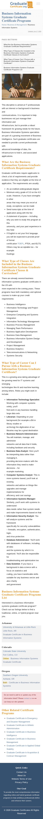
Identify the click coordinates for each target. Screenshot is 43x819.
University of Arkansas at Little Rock (19, 627)
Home (4, 25)
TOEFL (21, 244)
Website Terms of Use (21, 779)
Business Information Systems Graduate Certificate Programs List (19, 69)
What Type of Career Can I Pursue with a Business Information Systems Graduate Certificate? (19, 61)
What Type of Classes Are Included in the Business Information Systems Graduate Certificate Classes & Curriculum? (19, 53)
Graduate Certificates (20, 810)
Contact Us (21, 772)
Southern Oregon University (15, 675)
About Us (21, 775)
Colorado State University (14, 651)
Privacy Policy (21, 782)
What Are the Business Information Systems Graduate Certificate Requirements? (20, 45)
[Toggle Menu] (38, 3)
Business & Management (17, 25)
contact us (28, 698)
